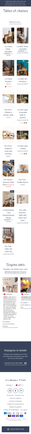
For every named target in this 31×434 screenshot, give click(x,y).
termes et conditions (15, 398)
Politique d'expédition (15, 407)
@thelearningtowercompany (15, 272)
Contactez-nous (19, 395)
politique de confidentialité (11, 409)
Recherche (10, 395)
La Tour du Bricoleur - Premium (9, 325)
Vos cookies (23, 409)
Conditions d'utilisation (15, 401)
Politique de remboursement (15, 404)
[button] (7, 53)
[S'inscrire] (25, 363)
